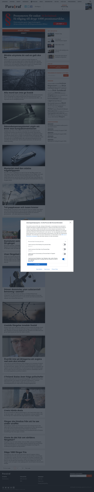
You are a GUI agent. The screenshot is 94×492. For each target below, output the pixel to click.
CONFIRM (37, 264)
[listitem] (47, 241)
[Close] (71, 223)
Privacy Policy (55, 269)
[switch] (64, 244)
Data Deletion (39, 269)
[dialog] (47, 246)
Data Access (47, 269)
